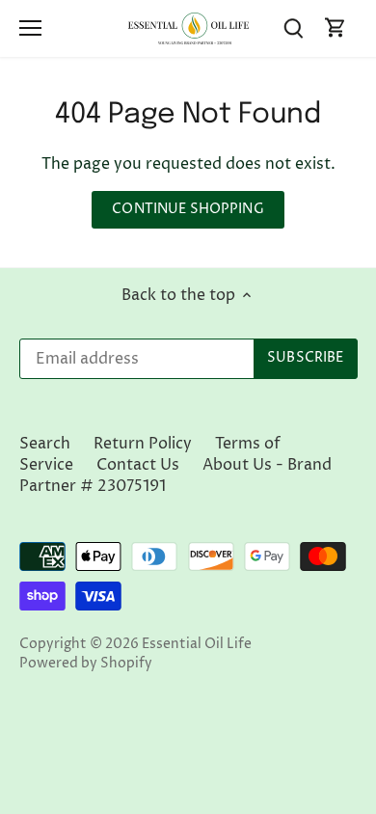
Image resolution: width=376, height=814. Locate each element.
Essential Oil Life (197, 644)
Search (44, 443)
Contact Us (137, 464)
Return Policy (143, 443)
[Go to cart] (335, 28)
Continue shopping (187, 209)
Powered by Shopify (85, 663)
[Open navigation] (30, 28)
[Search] (293, 28)
